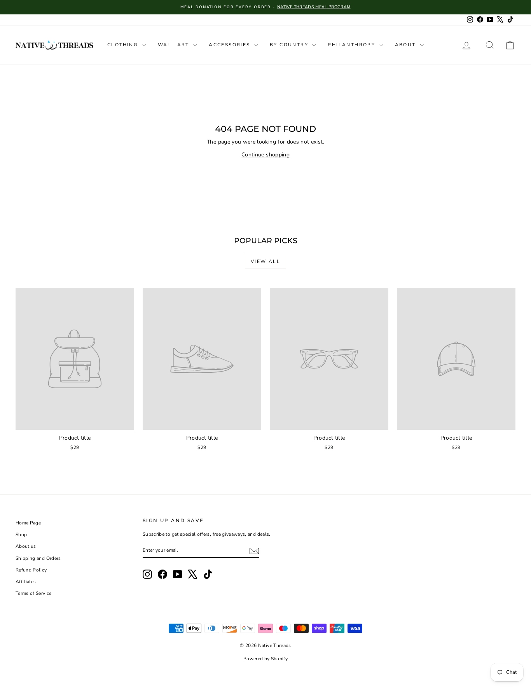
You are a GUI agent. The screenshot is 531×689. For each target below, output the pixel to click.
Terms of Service (34, 593)
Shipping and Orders (38, 558)
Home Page (28, 523)
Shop (21, 534)
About (406, 45)
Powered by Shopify (265, 659)
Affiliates (26, 582)
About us (26, 546)
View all (265, 261)
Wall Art (175, 45)
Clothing (123, 45)
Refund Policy (31, 570)
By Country (290, 45)
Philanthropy (352, 45)
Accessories (230, 45)
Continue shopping (265, 154)
